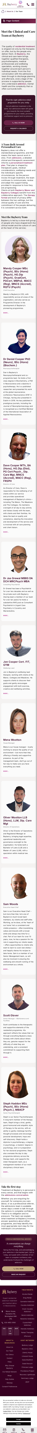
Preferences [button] (26, 1413)
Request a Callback (18, 128)
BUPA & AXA (10, 1331)
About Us (9, 1347)
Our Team (9, 1351)
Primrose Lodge (27, 1367)
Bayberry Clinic (27, 1349)
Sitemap (10, 1383)
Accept (18, 1419)
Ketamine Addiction (27, 1319)
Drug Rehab (27, 1298)
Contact (10, 1358)
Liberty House (27, 1352)
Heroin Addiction (27, 1315)
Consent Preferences (9, 1386)
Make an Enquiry (18, 1274)
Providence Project (27, 1371)
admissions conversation (16, 1195)
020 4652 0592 (10, 1322)
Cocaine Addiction (27, 1305)
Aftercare (27, 1336)
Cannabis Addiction (27, 1301)
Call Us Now (19, 123)
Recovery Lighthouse (27, 1374)
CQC (4, 1328)
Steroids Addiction (27, 1329)
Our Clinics (10, 1354)
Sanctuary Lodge (27, 1378)
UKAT (16, 1328)
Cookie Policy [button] (7, 1411)
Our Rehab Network (9, 1372)
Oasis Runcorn (27, 1363)
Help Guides (9, 1379)
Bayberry (21, 54)
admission (17, 158)
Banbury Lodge (27, 1345)
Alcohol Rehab (27, 1294)
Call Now (19, 1269)
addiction (22, 84)
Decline (18, 1424)
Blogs (10, 1375)
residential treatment (25, 46)
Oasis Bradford (27, 1360)
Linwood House (27, 1356)
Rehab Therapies (27, 1332)
